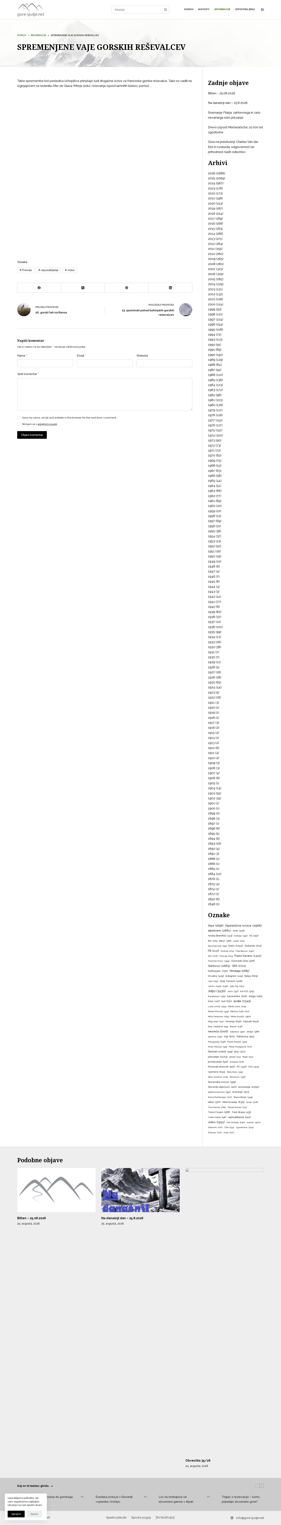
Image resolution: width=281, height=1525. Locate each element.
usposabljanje (48, 270)
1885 (211, 869)
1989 (211, 360)
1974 (211, 435)
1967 (211, 471)
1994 (211, 334)
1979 (211, 410)
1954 (211, 536)
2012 (211, 244)
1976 (211, 425)
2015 (211, 229)
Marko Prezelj (218, 1011)
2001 (211, 299)
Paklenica (245, 1036)
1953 (211, 541)
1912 (211, 748)
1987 (211, 370)
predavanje (218, 1061)
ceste (238, 941)
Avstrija (241, 935)
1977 (211, 420)
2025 (211, 178)
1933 (211, 642)
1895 (211, 833)
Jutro (232, 991)
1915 (211, 733)
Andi (239, 930)
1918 (211, 718)
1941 (211, 602)
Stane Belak (243, 1097)
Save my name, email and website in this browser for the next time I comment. (69, 417)
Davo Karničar (217, 946)
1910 (211, 758)
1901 (211, 803)
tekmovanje (233, 1101)
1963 (211, 491)
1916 (211, 727)
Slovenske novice (222, 1082)
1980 (211, 405)
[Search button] (165, 9)
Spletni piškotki (116, 1517)
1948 (211, 566)
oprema (215, 1036)
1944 (211, 586)
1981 (211, 400)
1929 (211, 662)
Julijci (217, 991)
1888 (211, 859)
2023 (211, 188)
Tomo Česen (219, 1112)
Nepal (236, 1026)
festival (227, 951)
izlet (213, 981)
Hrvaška (216, 976)
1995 (211, 329)
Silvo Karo (235, 1072)
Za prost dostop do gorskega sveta (52, 1499)
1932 (211, 647)
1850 (211, 899)
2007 (211, 269)
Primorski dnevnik (221, 1066)
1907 (211, 773)
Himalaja (239, 970)
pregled (237, 1062)
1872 (211, 894)
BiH (212, 941)
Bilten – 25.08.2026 (221, 93)
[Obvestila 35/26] (224, 1311)
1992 (211, 344)
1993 (211, 339)
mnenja (233, 1021)
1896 (211, 828)
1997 (211, 319)
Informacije (222, 9)
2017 (211, 218)
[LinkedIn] (170, 288)
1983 (211, 390)
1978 (211, 415)
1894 (211, 838)
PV (242, 1066)
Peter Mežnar (217, 1047)
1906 (211, 778)
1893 (211, 843)
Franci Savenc (248, 955)
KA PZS (247, 991)
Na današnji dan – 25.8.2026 (228, 103)
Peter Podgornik (240, 1046)
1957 (211, 521)
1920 (211, 707)
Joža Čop (237, 986)
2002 (211, 294)
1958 (211, 516)
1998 (211, 314)
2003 (211, 289)
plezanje (217, 1056)
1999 (211, 309)
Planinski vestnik (220, 1051)
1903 (211, 793)
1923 (211, 692)
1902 (211, 798)
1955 (211, 531)
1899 (211, 813)
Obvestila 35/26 (197, 1460)
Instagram (234, 976)
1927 (211, 672)
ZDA (229, 1127)
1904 (211, 788)
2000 (211, 304)
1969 (211, 460)
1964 (211, 486)
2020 (211, 203)
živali (228, 1132)
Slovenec (237, 1077)
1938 (211, 617)
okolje (253, 1031)
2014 (211, 234)
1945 (211, 581)
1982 (211, 395)
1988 (211, 365)
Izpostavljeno (245, 9)
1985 (211, 380)
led (226, 1001)
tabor (214, 1102)
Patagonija (217, 1041)
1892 (211, 849)
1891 (211, 854)
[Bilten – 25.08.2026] (56, 1190)
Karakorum (216, 996)
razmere (216, 1071)
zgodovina (244, 1127)
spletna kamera (219, 1092)
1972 (211, 445)
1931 (211, 652)
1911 (211, 753)
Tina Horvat (217, 1107)
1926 (211, 677)
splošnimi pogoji (47, 424)
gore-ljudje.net (30, 14)
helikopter (218, 971)
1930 (211, 657)
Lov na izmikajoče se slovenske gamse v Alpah (176, 1499)
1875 (211, 884)
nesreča (218, 1031)
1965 (211, 480)
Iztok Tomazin (231, 981)
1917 (211, 722)
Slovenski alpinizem (222, 1087)
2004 (211, 284)
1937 (211, 622)
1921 (211, 702)
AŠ (253, 935)
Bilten (225, 941)
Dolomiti (253, 945)
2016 (211, 223)
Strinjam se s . (40, 424)
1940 (211, 607)
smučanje (248, 1086)
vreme (253, 1122)
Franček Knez (218, 961)
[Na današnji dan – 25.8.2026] (140, 1190)
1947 (211, 571)
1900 (211, 808)
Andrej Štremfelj (220, 935)
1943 (211, 591)
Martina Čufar (239, 1011)
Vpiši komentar (28, 374)
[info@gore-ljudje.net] (232, 1517)
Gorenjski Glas (242, 960)
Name (22, 355)
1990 (211, 355)
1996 (211, 324)
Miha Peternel (218, 1016)
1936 (211, 627)
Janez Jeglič (218, 986)
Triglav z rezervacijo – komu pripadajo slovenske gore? (241, 1499)
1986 (211, 375)
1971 (211, 450)
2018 (211, 213)
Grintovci (219, 966)
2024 (211, 183)
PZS (253, 1066)
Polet (247, 1057)
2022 (211, 193)
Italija (251, 976)
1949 (211, 561)
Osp (229, 1036)
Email (81, 355)
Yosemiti (215, 1127)
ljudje (242, 1001)
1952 (211, 546)
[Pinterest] (127, 288)
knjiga (255, 996)
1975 (211, 430)
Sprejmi (16, 1514)
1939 (211, 612)
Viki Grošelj (236, 1122)
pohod (235, 1057)
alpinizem (219, 930)
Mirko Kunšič (241, 1016)
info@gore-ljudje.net (250, 1518)
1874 (211, 889)
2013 (211, 239)
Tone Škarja (241, 1112)
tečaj (252, 1102)
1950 (211, 556)
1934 (211, 637)
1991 (211, 349)
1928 (211, 667)
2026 (211, 173)
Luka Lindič (217, 1006)
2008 (211, 264)
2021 (211, 198)
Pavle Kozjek (237, 1041)
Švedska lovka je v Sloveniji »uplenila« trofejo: (114, 1499)
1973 (211, 440)
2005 (211, 279)
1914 (211, 738)
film (213, 956)
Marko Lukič (237, 1006)
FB (213, 950)
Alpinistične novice (243, 925)
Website (142, 355)
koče (214, 1001)
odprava (237, 1031)
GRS (239, 965)
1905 (211, 783)
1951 (211, 551)
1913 (211, 743)
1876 (211, 879)
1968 (211, 465)
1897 (211, 823)
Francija (25, 270)
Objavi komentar (32, 435)
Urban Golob (217, 1117)
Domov (188, 9)
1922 (211, 697)
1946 (211, 576)
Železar (215, 1132)
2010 (211, 254)
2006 (211, 274)
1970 (211, 455)
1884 (211, 874)
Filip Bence (245, 951)
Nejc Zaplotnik (218, 1026)
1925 (211, 682)
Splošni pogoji (141, 1517)
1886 (211, 864)
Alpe (215, 925)
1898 (211, 818)
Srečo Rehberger (220, 1097)
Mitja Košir (216, 1021)
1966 (211, 476)
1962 (211, 496)
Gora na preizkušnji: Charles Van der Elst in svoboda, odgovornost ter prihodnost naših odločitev (233, 147)
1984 (211, 385)
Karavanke (237, 996)
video (70, 270)
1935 (211, 632)
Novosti (204, 9)
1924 (211, 687)
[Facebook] (262, 9)
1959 (211, 511)
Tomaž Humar (237, 1107)
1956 (211, 526)
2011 (211, 249)
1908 (211, 768)
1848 (211, 904)
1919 (211, 712)
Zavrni (34, 1514)
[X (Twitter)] (83, 288)
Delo (235, 945)
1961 (211, 501)
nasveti (251, 1021)
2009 (211, 259)
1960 (211, 506)
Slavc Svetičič (218, 1077)
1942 (211, 596)
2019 (211, 208)
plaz (239, 1051)
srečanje (240, 1091)
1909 (211, 763)
